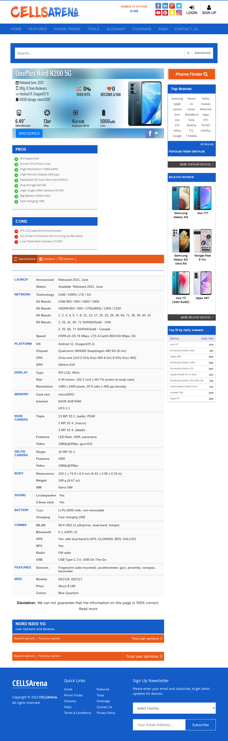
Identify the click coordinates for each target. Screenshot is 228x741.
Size (39, 379)
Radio (40, 552)
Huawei (205, 104)
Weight (41, 480)
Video (40, 444)
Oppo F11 (174, 399)
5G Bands (43, 322)
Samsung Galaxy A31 (181, 368)
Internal (42, 401)
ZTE (177, 125)
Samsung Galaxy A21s (182, 350)
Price (40, 586)
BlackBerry (192, 114)
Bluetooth (43, 532)
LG (191, 104)
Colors (41, 593)
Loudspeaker (46, 495)
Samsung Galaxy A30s (182, 362)
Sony (191, 120)
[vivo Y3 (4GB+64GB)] (181, 283)
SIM (39, 487)
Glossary (115, 29)
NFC (39, 546)
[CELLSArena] (44, 12)
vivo (177, 120)
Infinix (177, 131)
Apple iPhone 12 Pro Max (183, 375)
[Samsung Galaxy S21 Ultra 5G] (181, 240)
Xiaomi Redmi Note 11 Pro (183, 387)
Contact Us (186, 29)
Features (42, 437)
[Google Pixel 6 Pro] (202, 240)
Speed (41, 336)
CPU (39, 357)
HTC (205, 120)
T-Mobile (191, 136)
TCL (191, 131)
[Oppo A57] (202, 283)
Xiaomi (191, 98)
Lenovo (177, 109)
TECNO (205, 125)
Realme (191, 125)
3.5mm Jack (45, 502)
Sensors (42, 567)
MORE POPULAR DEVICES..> (197, 164)
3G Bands (43, 308)
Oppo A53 (175, 356)
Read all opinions (24, 638)
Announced (45, 279)
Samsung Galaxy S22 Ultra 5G (187, 381)
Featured (37, 29)
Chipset (42, 351)
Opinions (68, 259)
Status (41, 286)
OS (38, 344)
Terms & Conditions (77, 713)
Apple (177, 104)
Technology (45, 294)
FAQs (163, 29)
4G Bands (43, 315)
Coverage (142, 29)
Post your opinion (49, 638)
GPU (39, 364)
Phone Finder (67, 29)
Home (16, 29)
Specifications (26, 259)
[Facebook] (150, 133)
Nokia (205, 98)
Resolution (44, 386)
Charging (43, 517)
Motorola (205, 109)
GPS (39, 539)
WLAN (40, 525)
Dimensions (45, 473)
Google (177, 136)
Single (41, 452)
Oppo (205, 114)
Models (41, 579)
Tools (93, 29)
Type (39, 372)
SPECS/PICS (29, 133)
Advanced (202, 53)
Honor (191, 109)
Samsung (177, 98)
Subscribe (200, 725)
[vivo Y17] (202, 198)
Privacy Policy (106, 713)
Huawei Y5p (176, 393)
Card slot (43, 394)
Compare (49, 259)
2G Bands (43, 301)
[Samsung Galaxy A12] (181, 198)
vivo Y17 (174, 344)
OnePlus (206, 131)
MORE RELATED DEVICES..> (197, 317)
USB (39, 559)
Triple (40, 416)
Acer (177, 114)
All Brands (207, 144)
